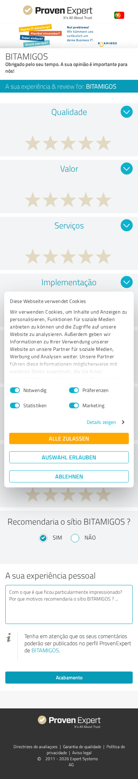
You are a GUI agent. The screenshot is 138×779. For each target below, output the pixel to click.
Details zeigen (101, 422)
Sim (57, 537)
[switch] (74, 390)
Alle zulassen (69, 438)
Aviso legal (82, 753)
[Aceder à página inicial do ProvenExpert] (57, 18)
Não (90, 537)
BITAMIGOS (45, 650)
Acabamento (69, 677)
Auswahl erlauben (69, 457)
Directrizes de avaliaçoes (35, 747)
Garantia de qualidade (82, 747)
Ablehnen (69, 476)
